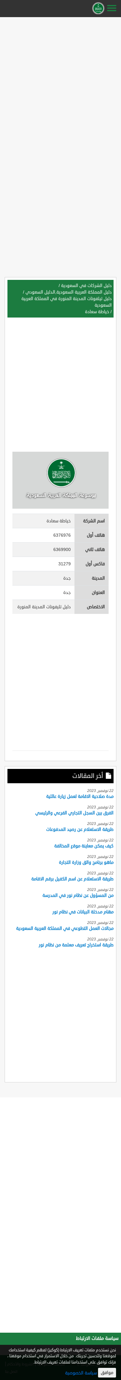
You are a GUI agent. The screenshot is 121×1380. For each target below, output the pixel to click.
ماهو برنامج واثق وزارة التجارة (86, 862)
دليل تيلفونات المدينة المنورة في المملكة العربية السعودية (66, 302)
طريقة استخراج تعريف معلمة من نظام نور (76, 945)
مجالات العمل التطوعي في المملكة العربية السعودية (65, 928)
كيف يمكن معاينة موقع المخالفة (84, 846)
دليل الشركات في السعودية (86, 286)
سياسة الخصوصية (81, 1373)
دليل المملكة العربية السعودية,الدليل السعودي (68, 292)
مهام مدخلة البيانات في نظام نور (83, 912)
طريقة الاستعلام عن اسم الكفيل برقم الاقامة (72, 879)
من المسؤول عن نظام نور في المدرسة (78, 895)
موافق (107, 1373)
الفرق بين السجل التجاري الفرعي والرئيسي (74, 813)
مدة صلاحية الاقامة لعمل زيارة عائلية (80, 796)
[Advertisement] (60, 80)
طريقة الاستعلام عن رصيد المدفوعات (80, 829)
